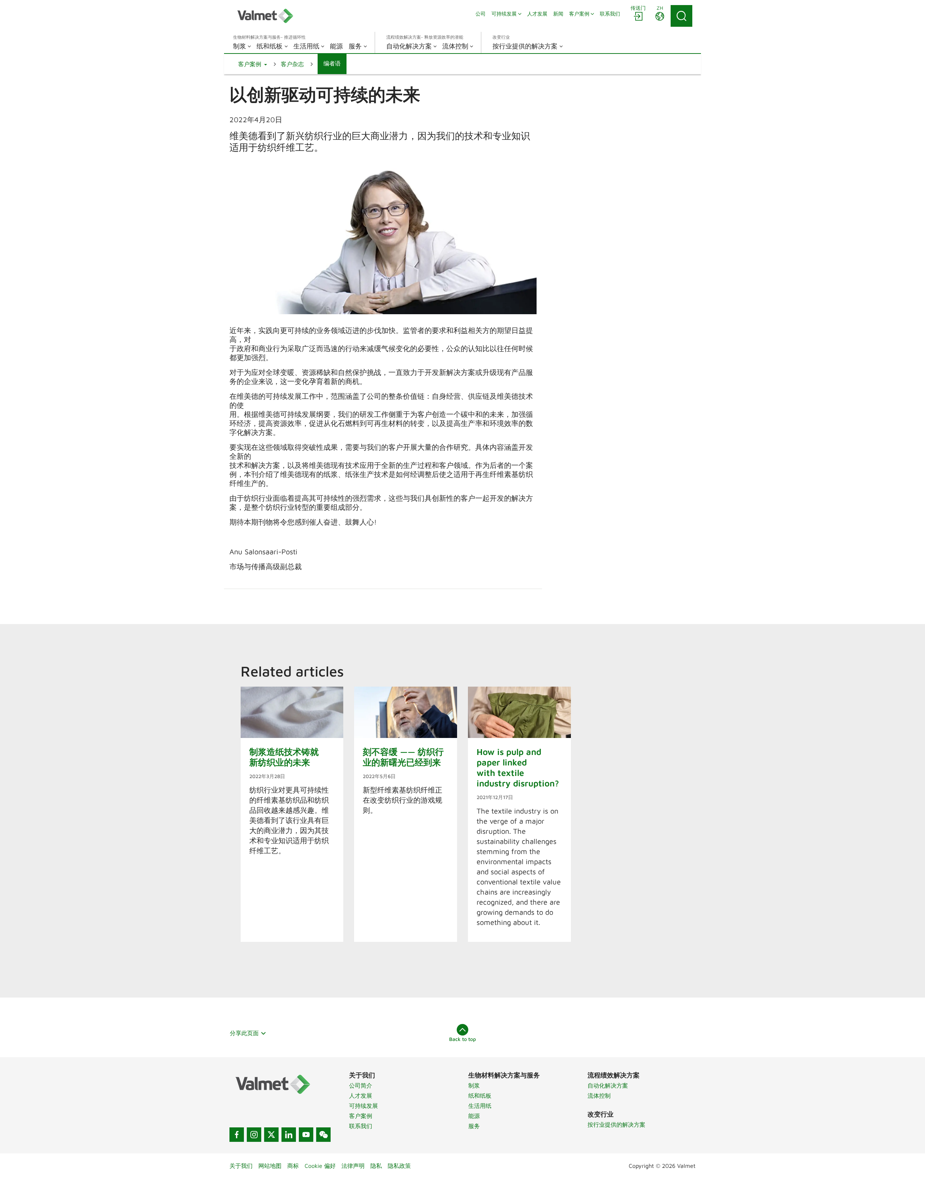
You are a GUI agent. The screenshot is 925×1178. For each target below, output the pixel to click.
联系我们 (360, 1126)
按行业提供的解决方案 (616, 1124)
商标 (293, 1165)
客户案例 (360, 1116)
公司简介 (360, 1085)
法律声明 (353, 1165)
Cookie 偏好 (320, 1165)
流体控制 (599, 1095)
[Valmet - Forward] (265, 15)
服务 (474, 1126)
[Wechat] (323, 1134)
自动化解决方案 (608, 1085)
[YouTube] (306, 1134)
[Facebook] (236, 1134)
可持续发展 (363, 1105)
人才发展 (360, 1095)
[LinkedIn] (288, 1134)
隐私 (376, 1165)
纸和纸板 (479, 1095)
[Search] (681, 16)
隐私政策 (399, 1165)
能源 (474, 1116)
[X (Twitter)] (271, 1134)
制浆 (474, 1085)
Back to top (462, 1039)
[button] (252, 64)
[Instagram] (254, 1134)
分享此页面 (244, 1033)
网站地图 (269, 1165)
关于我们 (241, 1165)
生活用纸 (479, 1105)
